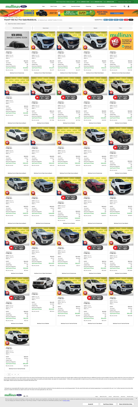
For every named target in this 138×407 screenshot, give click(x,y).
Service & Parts (101, 6)
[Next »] (18, 374)
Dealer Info (114, 6)
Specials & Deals (75, 6)
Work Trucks (53, 6)
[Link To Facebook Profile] (24, 396)
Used (64, 6)
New (43, 6)
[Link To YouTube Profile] (27, 396)
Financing (88, 6)
